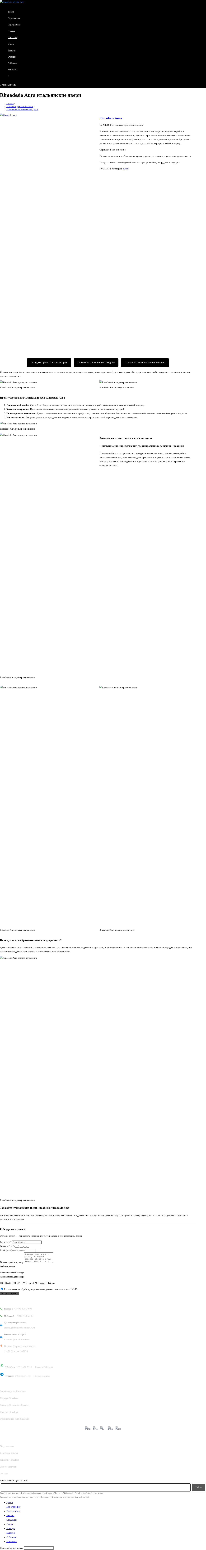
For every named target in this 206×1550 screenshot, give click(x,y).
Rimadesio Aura (110, 118)
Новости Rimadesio (9, 1412)
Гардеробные (13, 1511)
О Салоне (11, 1537)
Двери (126, 169)
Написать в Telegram (42, 1376)
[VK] (103, 1429)
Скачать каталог (96, 362)
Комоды (10, 1528)
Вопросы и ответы (9, 1453)
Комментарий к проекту (11, 1262)
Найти (199, 1487)
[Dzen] (110, 1429)
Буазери (10, 1533)
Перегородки (13, 1506)
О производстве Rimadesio (13, 1391)
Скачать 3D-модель (145, 362)
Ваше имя (5, 1242)
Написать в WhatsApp (44, 1367)
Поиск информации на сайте (14, 1480)
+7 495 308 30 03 (18, 1308)
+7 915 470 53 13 (18, 1316)
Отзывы (4, 1474)
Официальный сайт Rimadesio (14, 1419)
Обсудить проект (49, 362)
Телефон (5, 1246)
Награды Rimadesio (9, 1398)
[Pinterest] (87, 1429)
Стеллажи (11, 1519)
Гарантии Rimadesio (9, 1460)
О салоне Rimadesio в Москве (14, 1405)
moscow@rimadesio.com (17, 1337)
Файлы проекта (7, 1266)
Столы (9, 1524)
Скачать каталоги (8, 1467)
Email (2, 1250)
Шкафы (10, 1515)
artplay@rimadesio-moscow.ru (19, 1325)
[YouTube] (95, 1429)
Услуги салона (7, 1446)
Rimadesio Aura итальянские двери (22, 109)
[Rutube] (118, 1429)
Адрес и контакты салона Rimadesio (22, 1300)
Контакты (11, 1541)
